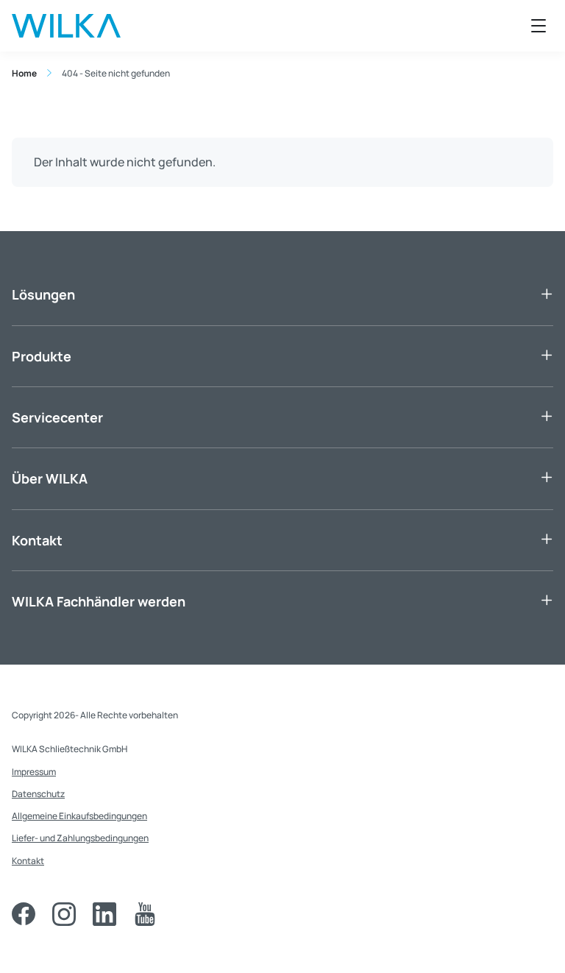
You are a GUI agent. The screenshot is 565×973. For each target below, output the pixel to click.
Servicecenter (57, 417)
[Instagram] (64, 914)
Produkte (41, 356)
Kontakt (37, 540)
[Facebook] (23, 914)
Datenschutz (38, 794)
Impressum (34, 771)
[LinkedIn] (104, 914)
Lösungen (43, 294)
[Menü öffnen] (538, 25)
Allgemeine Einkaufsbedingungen (79, 816)
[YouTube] (145, 914)
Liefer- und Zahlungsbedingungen (80, 838)
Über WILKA (50, 478)
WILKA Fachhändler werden (98, 601)
